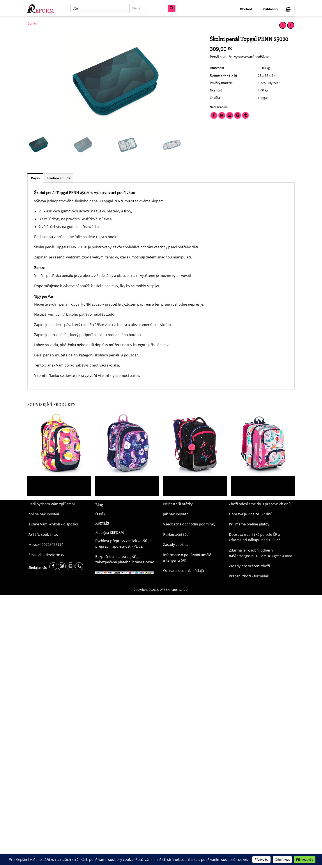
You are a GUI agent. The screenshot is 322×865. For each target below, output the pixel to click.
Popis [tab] (35, 178)
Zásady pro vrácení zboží (249, 566)
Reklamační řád (176, 534)
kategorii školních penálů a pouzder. (109, 355)
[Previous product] (290, 25)
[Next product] (282, 25)
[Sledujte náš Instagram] (62, 566)
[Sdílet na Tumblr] (245, 115)
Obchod (246, 9)
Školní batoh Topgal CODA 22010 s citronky (58, 482)
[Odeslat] (171, 8)
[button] (270, 9)
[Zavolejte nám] (79, 566)
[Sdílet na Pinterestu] (237, 115)
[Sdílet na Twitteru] (221, 115)
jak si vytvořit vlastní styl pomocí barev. (108, 375)
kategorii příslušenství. (151, 344)
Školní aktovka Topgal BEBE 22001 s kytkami (257, 483)
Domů (31, 23)
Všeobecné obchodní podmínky (189, 524)
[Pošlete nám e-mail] (70, 566)
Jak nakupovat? (175, 514)
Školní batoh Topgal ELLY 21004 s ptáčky (124, 482)
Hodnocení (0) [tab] (58, 178)
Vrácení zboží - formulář (249, 576)
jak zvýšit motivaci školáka (97, 365)
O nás (100, 514)
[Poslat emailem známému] (229, 115)
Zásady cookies (175, 544)
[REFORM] (41, 8)
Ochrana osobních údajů (183, 570)
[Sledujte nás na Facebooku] (53, 566)
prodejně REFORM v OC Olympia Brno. (265, 556)
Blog (99, 504)
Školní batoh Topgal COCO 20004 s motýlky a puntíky (194, 483)
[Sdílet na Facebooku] (214, 115)
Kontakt (102, 523)
